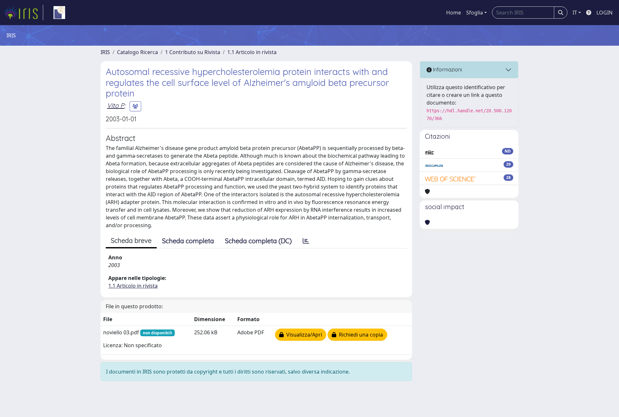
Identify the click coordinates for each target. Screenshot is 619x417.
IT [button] (575, 12)
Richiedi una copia (359, 334)
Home (453, 12)
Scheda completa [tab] (188, 241)
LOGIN (604, 12)
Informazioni (447, 69)
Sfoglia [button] (474, 12)
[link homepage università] (59, 12)
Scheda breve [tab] (131, 240)
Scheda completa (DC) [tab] (258, 241)
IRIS (105, 52)
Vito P (115, 105)
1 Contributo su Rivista (192, 52)
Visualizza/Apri (303, 334)
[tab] (306, 241)
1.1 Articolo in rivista (252, 52)
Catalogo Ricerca (137, 52)
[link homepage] (23, 12)
